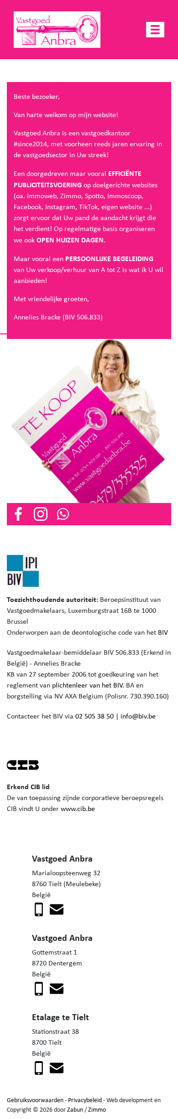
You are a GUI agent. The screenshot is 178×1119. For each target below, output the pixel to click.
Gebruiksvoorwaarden (35, 1100)
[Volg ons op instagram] (40, 513)
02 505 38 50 (94, 716)
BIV (163, 632)
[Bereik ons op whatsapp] (63, 513)
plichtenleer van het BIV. (88, 685)
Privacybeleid (85, 1100)
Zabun (75, 1109)
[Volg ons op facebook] (18, 513)
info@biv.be (138, 716)
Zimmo (97, 1109)
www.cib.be (78, 808)
